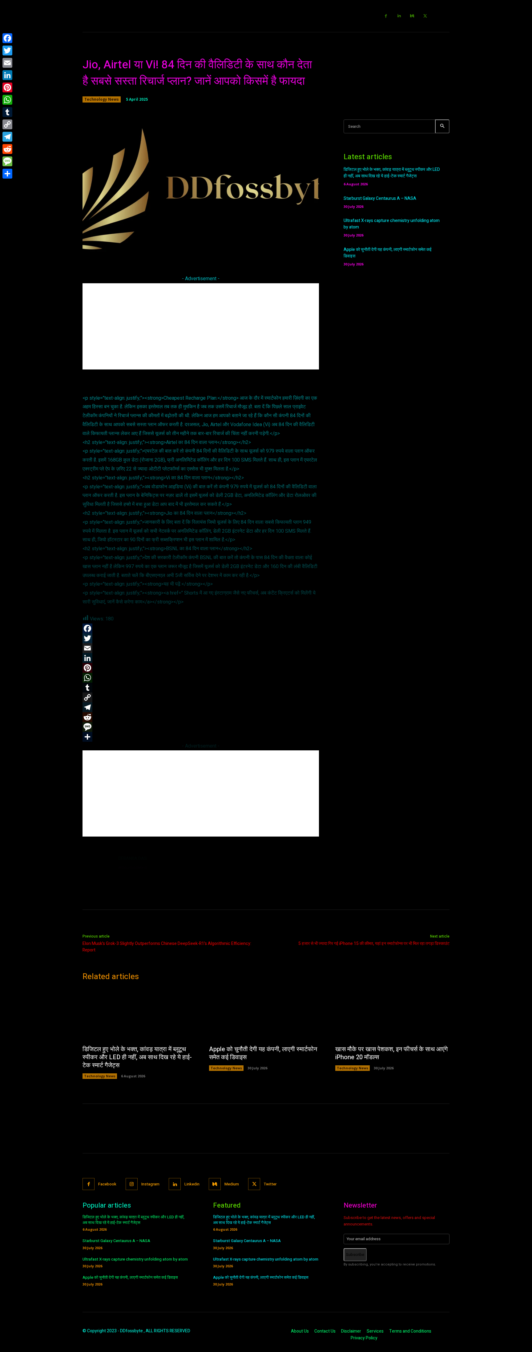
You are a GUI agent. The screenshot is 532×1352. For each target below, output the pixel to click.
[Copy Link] (7, 124)
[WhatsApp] (7, 100)
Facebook (107, 1184)
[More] (289, 250)
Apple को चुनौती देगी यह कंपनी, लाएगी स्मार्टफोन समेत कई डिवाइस (263, 1053)
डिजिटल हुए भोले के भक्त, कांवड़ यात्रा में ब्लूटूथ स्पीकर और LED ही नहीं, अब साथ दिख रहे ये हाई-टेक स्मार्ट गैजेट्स (392, 172)
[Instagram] (132, 1184)
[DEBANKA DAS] (97, 870)
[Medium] (412, 16)
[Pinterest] (7, 87)
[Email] (7, 63)
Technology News (101, 99)
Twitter (270, 1184)
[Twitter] (425, 16)
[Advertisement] (201, 326)
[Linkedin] (399, 16)
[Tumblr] (7, 112)
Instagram (150, 1184)
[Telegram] (7, 137)
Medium (231, 1184)
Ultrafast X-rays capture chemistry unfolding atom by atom (135, 1259)
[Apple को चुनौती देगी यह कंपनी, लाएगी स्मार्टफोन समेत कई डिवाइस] (266, 1015)
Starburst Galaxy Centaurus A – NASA (380, 198)
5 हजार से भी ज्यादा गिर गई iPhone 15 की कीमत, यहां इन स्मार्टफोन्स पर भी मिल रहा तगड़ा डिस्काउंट (373, 943)
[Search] (442, 126)
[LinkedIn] (7, 75)
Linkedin (192, 1184)
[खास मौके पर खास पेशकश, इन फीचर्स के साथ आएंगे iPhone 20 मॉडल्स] (392, 1015)
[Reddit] (7, 149)
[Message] (7, 161)
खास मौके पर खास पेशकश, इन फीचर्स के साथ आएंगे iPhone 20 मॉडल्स (391, 1053)
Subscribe (355, 1254)
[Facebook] (386, 16)
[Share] (7, 173)
